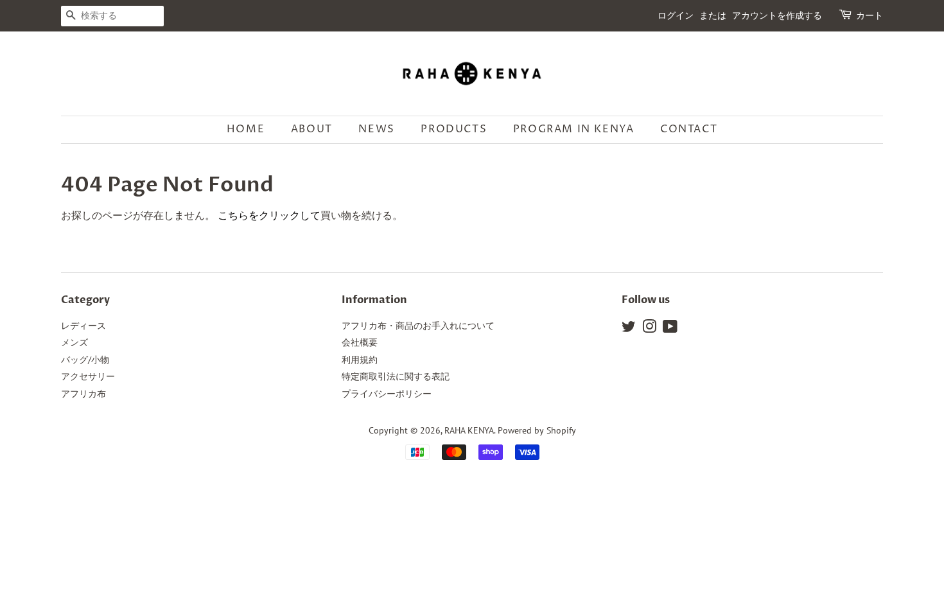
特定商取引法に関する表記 (396, 376)
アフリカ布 (83, 393)
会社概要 (360, 342)
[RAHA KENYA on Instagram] (649, 329)
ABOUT (312, 129)
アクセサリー (88, 376)
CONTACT (688, 129)
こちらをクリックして (269, 215)
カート (869, 16)
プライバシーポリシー (387, 393)
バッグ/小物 (85, 359)
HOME (246, 129)
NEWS (376, 129)
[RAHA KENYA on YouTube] (670, 329)
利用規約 (360, 359)
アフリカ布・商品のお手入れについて (418, 325)
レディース (83, 325)
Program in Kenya (573, 129)
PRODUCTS (454, 129)
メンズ (74, 342)
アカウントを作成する (777, 16)
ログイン (676, 16)
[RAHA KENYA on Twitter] (629, 329)
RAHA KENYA (469, 430)
